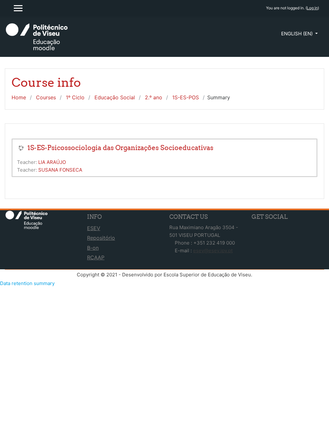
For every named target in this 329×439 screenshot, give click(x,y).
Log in (312, 7)
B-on (93, 248)
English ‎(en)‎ (297, 34)
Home (19, 97)
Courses (46, 97)
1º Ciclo (75, 97)
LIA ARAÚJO (52, 162)
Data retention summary (27, 283)
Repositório (101, 238)
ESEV (93, 228)
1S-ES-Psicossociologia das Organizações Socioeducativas (120, 147)
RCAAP (95, 257)
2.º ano (153, 97)
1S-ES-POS (185, 97)
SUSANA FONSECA (60, 170)
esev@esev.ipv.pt (213, 250)
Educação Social (114, 97)
